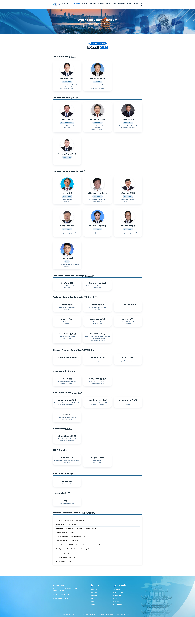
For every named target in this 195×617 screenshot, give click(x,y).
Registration (121, 3)
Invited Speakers (117, 595)
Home (63, 3)
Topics (68, 3)
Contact (136, 3)
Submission (92, 3)
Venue (108, 3)
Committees (76, 3)
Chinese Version (117, 604)
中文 (141, 5)
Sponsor (113, 3)
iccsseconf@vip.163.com (60, 598)
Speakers (84, 3)
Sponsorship (116, 601)
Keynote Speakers (118, 592)
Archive (129, 3)
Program (100, 3)
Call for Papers (94, 589)
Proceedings (116, 598)
